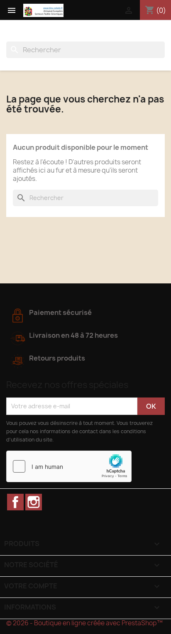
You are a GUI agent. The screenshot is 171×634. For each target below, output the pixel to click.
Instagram (33, 502)
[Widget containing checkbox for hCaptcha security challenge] (69, 466)
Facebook (15, 502)
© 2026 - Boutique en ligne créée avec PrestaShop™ (84, 623)
